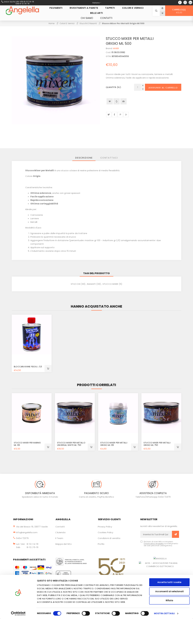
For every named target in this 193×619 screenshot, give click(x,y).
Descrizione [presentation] (84, 157)
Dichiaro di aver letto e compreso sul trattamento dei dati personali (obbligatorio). (161, 544)
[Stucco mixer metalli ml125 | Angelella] (118, 413)
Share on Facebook (114, 114)
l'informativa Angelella (154, 543)
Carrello (178, 11)
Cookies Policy (105, 532)
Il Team (59, 538)
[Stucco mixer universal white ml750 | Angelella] (75, 413)
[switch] (86, 613)
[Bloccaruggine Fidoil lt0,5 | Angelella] (32, 334)
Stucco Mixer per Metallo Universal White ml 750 (71, 443)
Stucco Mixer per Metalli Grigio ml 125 (113, 443)
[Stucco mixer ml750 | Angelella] (161, 413)
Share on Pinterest (120, 114)
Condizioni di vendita (109, 538)
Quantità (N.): (113, 87)
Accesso (164, 8)
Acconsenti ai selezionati (169, 591)
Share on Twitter (108, 114)
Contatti (60, 526)
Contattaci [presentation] (109, 157)
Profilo (101, 543)
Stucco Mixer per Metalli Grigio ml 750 (157, 443)
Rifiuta (169, 600)
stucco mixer (110, 283)
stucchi (75, 283)
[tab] (84, 158)
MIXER (116, 48)
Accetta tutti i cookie (169, 582)
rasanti (91, 283)
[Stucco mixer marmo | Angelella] (32, 413)
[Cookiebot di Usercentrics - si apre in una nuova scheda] (18, 613)
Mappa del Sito (63, 543)
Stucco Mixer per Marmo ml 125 (27, 443)
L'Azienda (60, 532)
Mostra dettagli (164, 613)
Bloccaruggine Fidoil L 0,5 (28, 366)
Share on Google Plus (126, 114)
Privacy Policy (105, 526)
